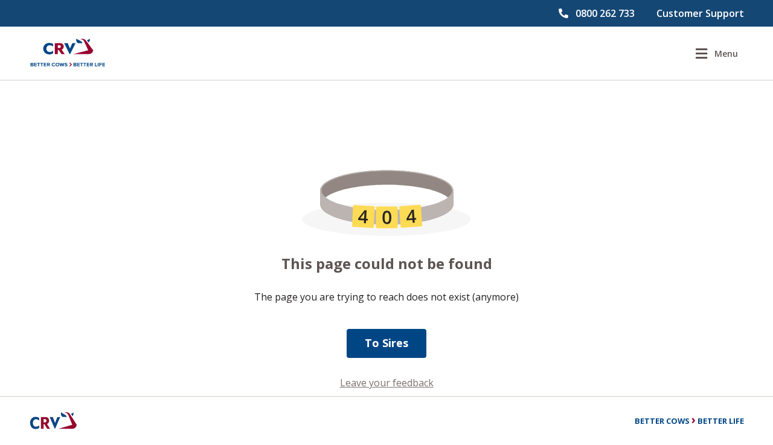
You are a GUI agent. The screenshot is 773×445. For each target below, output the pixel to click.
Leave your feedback (387, 382)
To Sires (386, 343)
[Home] (67, 53)
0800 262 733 (605, 13)
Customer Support (700, 13)
